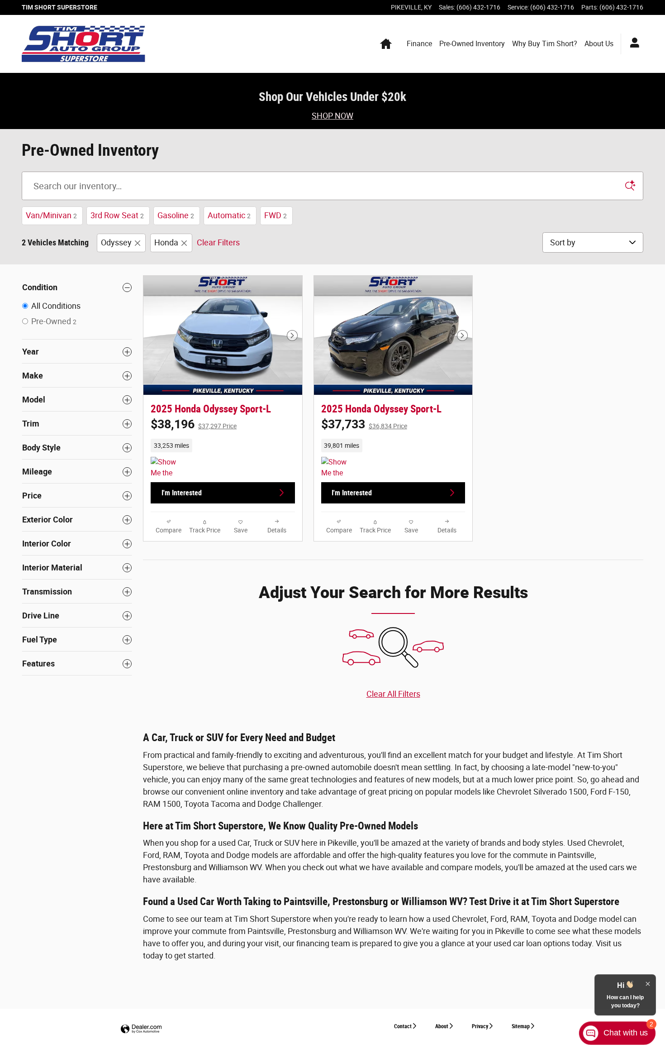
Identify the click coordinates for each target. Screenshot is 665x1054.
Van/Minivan (51, 215)
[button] (223, 445)
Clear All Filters (393, 694)
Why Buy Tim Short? (544, 43)
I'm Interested (182, 493)
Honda (166, 242)
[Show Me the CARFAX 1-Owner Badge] (168, 468)
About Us (598, 43)
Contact (403, 1026)
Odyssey (116, 242)
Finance (419, 43)
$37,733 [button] (364, 424)
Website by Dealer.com (141, 1029)
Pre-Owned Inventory (472, 43)
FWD (275, 215)
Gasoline (175, 215)
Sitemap (521, 1026)
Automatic (229, 215)
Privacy (480, 1026)
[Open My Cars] (632, 44)
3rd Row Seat (117, 215)
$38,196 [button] (194, 424)
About (441, 1026)
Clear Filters (218, 242)
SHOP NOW (332, 115)
